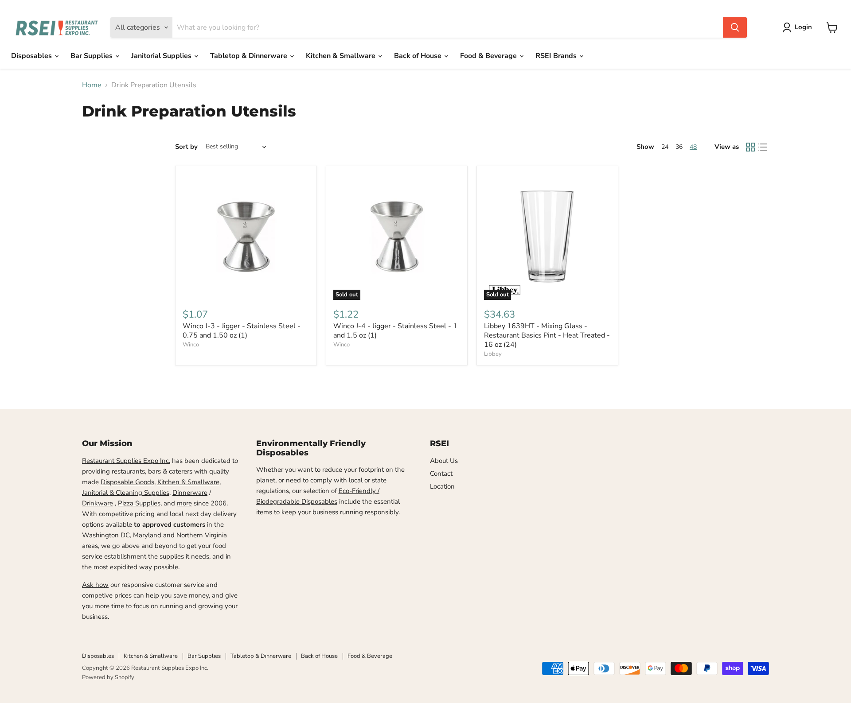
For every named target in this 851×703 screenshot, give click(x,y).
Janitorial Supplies (162, 56)
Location (442, 486)
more (184, 503)
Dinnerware (189, 492)
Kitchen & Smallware (341, 56)
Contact (441, 473)
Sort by (186, 147)
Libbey (493, 354)
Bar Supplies (92, 56)
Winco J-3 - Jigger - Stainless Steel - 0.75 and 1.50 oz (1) (242, 330)
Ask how (95, 584)
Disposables (32, 56)
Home (91, 85)
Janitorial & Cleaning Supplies (125, 492)
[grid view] (750, 147)
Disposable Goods (127, 482)
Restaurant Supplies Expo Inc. (126, 460)
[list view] (763, 147)
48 (693, 147)
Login (803, 27)
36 (679, 147)
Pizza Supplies (139, 503)
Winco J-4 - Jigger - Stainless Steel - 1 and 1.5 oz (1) (395, 330)
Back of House (418, 56)
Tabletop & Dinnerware (249, 56)
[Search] (735, 27)
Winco (191, 345)
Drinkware (97, 503)
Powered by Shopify (108, 677)
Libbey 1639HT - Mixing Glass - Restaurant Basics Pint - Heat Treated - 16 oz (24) (547, 335)
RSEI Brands (556, 56)
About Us (444, 460)
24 (664, 147)
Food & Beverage (489, 56)
